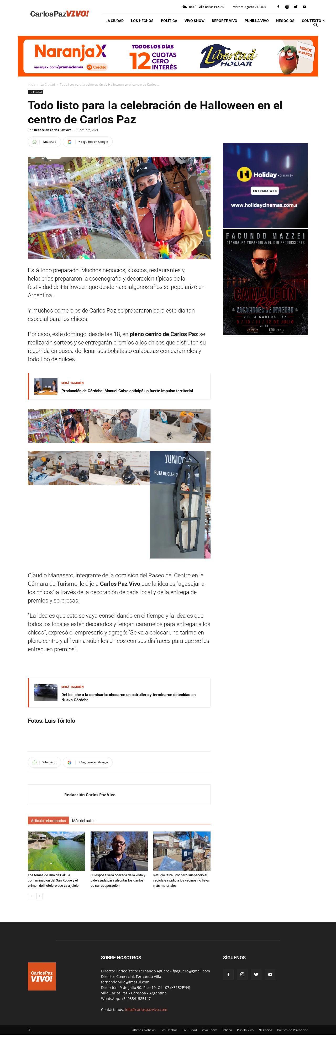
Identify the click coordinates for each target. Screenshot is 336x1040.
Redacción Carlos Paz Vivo (52, 130)
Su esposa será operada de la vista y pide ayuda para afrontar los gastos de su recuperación (118, 880)
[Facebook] (278, 6)
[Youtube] (304, 6)
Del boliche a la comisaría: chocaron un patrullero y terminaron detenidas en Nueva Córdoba (128, 697)
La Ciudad (115, 21)
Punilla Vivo (257, 21)
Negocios (285, 21)
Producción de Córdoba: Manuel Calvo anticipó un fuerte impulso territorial (127, 390)
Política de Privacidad (292, 1030)
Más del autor (83, 821)
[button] (315, 25)
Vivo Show (194, 21)
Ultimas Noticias (144, 1030)
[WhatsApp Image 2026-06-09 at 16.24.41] (265, 333)
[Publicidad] (168, 56)
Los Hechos (142, 21)
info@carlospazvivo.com (146, 1009)
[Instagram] (287, 6)
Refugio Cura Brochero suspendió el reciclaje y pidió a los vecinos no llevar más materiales (181, 880)
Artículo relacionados (48, 821)
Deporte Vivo (224, 21)
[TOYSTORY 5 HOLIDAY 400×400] (265, 226)
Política (169, 21)
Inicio (31, 84)
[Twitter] (296, 6)
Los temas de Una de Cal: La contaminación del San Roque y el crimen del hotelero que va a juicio (53, 880)
